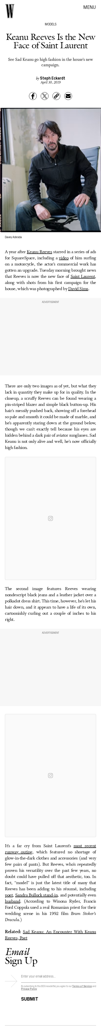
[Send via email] (68, 96)
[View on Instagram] (50, 518)
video (63, 258)
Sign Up (21, 955)
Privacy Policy (29, 988)
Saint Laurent (83, 277)
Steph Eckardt (52, 77)
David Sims (78, 289)
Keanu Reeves (39, 252)
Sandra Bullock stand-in (36, 895)
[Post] (45, 96)
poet (9, 895)
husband (12, 901)
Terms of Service (82, 986)
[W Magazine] (10, 11)
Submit (29, 998)
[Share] (33, 96)
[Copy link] (56, 96)
